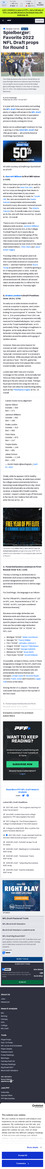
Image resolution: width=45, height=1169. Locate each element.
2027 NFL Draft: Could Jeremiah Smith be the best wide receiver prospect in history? (22, 836)
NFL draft (11, 109)
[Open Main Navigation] (3, 20)
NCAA (4, 5)
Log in (22, 774)
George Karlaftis (28, 649)
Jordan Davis (17, 676)
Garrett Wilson (13, 176)
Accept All (22, 1155)
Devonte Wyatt (32, 676)
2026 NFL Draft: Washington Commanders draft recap (21, 850)
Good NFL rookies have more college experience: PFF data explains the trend (19, 816)
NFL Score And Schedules (11, 1046)
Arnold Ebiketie (31, 655)
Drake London (13, 296)
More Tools (22, 959)
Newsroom (5, 1002)
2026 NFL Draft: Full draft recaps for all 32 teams (20, 843)
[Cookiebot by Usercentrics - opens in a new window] (32, 1106)
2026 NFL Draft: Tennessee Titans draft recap (18, 857)
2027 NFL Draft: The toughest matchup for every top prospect (22, 809)
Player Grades (6, 1049)
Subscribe (5, 1092)
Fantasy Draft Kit (8, 1061)
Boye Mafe (29, 652)
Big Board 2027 (7, 1067)
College (4, 1025)
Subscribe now (22, 764)
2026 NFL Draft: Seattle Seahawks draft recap (18, 871)
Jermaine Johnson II (27, 643)
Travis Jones (16, 679)
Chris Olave (26, 247)
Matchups (5, 1058)
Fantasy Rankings (8, 1064)
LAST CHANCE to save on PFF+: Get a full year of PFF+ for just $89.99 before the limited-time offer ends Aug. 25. (23, 12)
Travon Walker (24, 640)
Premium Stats (7, 1052)
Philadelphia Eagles (21, 390)
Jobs (3, 999)
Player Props (6, 1040)
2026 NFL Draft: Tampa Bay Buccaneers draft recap (20, 864)
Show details (32, 1147)
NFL (4, 2)
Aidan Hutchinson (30, 637)
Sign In (39, 21)
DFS (2, 1022)
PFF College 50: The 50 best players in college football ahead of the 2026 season (20, 822)
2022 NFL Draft (26, 130)
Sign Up (25, 29)
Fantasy (4, 1019)
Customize (21, 1163)
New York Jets (26, 187)
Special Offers (6, 1095)
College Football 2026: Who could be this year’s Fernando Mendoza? (21, 829)
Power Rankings (7, 1055)
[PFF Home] (9, 20)
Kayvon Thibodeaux (29, 646)
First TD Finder (7, 1043)
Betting (4, 1016)
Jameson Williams (31, 226)
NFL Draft (5, 1028)
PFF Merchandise (8, 1098)
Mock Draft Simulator (9, 1070)
